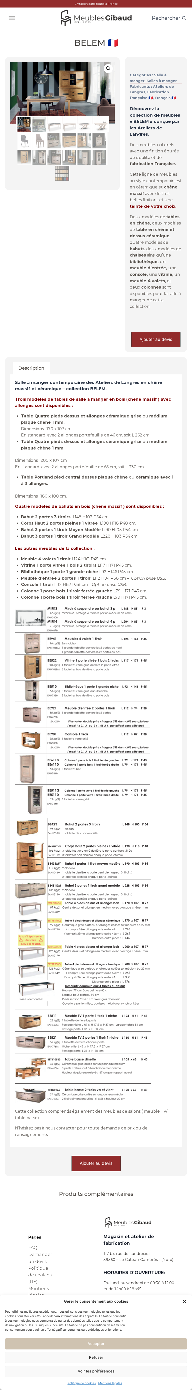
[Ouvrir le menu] (12, 18)
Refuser (96, 1357)
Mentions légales (110, 1383)
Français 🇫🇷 (165, 98)
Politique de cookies (82, 1383)
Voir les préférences (96, 1371)
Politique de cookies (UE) (40, 1275)
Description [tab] (31, 368)
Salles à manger (161, 81)
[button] (184, 1301)
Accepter (96, 1343)
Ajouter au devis (156, 339)
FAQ (33, 1247)
